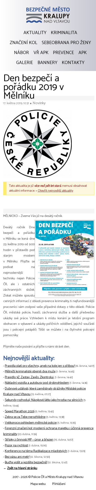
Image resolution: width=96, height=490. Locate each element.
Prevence (63, 53)
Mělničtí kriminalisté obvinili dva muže (30, 371)
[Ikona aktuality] (37, 145)
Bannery (47, 63)
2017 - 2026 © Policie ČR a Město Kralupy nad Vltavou (48, 477)
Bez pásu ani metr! (17, 457)
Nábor (21, 53)
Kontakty (73, 63)
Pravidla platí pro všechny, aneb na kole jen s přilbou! (40, 366)
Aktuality (35, 33)
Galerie (24, 63)
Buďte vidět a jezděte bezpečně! (26, 462)
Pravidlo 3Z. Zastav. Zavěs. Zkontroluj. (29, 377)
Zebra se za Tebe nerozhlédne (25, 417)
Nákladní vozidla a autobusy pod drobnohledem (37, 383)
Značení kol (23, 43)
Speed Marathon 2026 (19, 411)
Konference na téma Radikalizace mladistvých (36, 451)
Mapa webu (38, 484)
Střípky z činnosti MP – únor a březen (29, 439)
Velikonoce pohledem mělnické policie (31, 423)
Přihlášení (58, 484)
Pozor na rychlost (16, 445)
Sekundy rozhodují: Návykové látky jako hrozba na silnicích (44, 400)
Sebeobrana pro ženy (66, 43)
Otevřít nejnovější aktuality (55, 190)
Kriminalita (64, 33)
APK (83, 53)
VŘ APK (41, 53)
